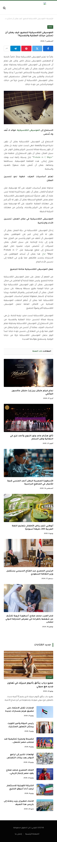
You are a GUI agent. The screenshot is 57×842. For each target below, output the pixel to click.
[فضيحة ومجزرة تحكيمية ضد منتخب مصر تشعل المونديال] (44, 743)
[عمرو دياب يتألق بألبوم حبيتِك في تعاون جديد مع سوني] (28, 665)
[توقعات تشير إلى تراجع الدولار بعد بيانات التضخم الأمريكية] (44, 758)
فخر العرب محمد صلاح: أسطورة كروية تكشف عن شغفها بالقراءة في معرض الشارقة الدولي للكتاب (29, 619)
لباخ (43, 254)
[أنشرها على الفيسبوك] (48, 48)
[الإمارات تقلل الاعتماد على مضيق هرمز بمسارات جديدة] (44, 712)
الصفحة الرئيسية (32, 834)
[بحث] (4, 7)
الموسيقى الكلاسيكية (28, 130)
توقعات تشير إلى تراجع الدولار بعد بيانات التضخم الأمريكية (20, 758)
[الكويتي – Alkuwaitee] (28, 8)
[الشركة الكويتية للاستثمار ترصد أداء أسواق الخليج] (44, 790)
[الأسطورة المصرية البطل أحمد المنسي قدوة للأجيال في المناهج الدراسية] (28, 463)
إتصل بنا (18, 834)
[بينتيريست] (26, 48)
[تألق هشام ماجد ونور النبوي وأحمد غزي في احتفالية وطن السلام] (28, 418)
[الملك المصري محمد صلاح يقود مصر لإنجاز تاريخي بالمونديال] (44, 774)
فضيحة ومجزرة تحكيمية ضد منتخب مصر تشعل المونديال (19, 742)
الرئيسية (50, 19)
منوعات (49, 677)
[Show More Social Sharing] (7, 48)
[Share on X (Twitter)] (37, 48)
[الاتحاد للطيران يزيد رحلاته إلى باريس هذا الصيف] (44, 805)
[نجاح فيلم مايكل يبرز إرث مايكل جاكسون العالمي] (28, 373)
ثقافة (50, 27)
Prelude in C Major (42, 157)
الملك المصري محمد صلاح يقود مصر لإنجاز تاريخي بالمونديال (20, 773)
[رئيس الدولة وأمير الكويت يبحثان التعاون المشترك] (44, 727)
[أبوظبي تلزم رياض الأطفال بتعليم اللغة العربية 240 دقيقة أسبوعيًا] (28, 508)
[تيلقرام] (15, 48)
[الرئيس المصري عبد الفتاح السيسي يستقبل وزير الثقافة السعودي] (28, 553)
